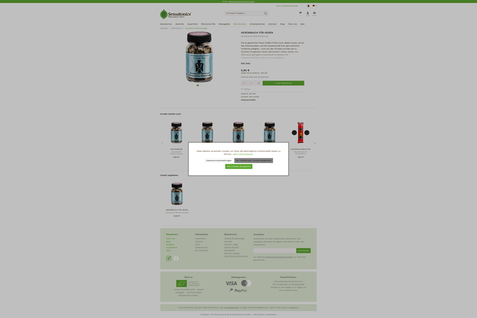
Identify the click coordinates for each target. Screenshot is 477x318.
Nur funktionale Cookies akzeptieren (253, 160)
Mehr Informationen (243, 154)
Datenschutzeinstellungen (219, 160)
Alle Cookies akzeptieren (239, 166)
